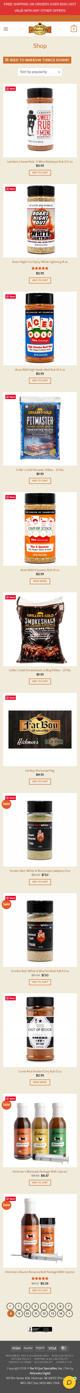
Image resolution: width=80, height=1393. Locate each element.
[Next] (69, 1313)
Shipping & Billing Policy (51, 1359)
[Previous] (10, 1306)
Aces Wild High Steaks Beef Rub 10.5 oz (40, 370)
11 (36, 1313)
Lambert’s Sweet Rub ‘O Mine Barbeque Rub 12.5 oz (40, 161)
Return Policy (21, 1359)
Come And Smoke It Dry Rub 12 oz (40, 1071)
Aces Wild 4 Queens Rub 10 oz (40, 570)
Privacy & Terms (20, 1362)
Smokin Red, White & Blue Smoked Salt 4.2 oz (40, 971)
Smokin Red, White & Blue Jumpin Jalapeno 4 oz (40, 871)
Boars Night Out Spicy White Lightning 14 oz (40, 262)
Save (12, 88)
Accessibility (43, 1362)
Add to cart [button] (40, 172)
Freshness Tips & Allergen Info (27, 1355)
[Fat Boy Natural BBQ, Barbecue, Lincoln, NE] (40, 1332)
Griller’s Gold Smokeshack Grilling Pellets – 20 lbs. (40, 670)
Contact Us (64, 1362)
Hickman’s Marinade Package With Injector (40, 1171)
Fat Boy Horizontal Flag (40, 770)
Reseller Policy (62, 1355)
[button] (5, 29)
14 (61, 1313)
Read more (40, 581)
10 (27, 1313)
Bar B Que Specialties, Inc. (46, 1368)
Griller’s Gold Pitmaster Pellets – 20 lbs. (40, 470)
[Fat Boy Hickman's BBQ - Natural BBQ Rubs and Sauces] (40, 29)
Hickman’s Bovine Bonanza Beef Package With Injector (40, 1272)
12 (44, 1313)
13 (52, 1313)
